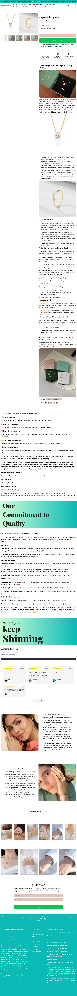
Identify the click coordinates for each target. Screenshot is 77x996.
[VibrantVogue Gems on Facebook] (37, 920)
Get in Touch (45, 7)
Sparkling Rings (17, 7)
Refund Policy (36, 946)
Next (35, 23)
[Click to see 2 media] (11, 38)
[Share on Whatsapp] (54, 403)
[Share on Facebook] (46, 403)
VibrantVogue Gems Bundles (54, 399)
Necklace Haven (37, 4)
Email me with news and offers (22, 902)
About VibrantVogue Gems (37, 935)
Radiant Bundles (26, 4)
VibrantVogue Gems (13, 993)
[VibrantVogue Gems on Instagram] (39, 920)
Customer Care (36, 939)
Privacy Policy (36, 944)
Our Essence (36, 7)
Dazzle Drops (27, 7)
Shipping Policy (36, 949)
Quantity (41, 33)
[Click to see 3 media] (19, 38)
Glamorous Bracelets (49, 4)
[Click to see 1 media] (4, 38)
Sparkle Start (17, 4)
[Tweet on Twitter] (49, 403)
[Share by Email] (57, 403)
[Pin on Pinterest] (51, 403)
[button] (46, 21)
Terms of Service (36, 951)
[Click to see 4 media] (27, 38)
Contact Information (37, 941)
